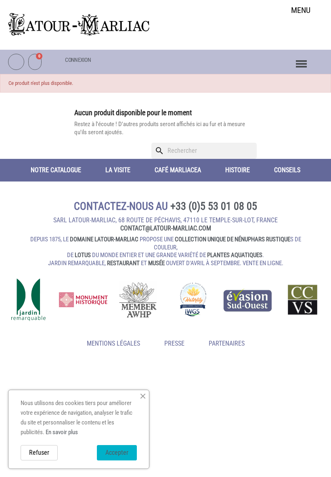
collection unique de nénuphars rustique (232, 239)
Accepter (116, 452)
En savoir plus (62, 432)
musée (156, 263)
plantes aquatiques (234, 255)
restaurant (123, 263)
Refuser (39, 452)
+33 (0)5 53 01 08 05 (213, 206)
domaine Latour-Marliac (104, 239)
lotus (83, 255)
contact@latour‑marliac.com (165, 228)
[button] (301, 31)
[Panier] (35, 62)
